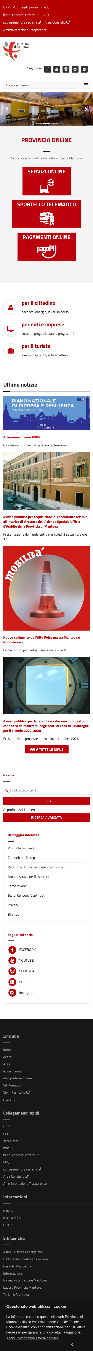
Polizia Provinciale (21, 848)
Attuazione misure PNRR (21, 437)
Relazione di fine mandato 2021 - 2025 (37, 867)
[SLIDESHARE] (66, 69)
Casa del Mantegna (17, 1266)
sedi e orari (30, 7)
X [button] (72, 1344)
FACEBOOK (27, 949)
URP (6, 7)
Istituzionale (12, 1071)
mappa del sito (13, 1217)
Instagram (26, 992)
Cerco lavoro (17, 885)
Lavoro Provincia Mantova (22, 1287)
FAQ (46, 14)
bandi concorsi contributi (21, 14)
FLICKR (24, 981)
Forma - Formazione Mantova (25, 1280)
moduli (46, 7)
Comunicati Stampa (22, 857)
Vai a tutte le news (46, 749)
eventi (8, 1056)
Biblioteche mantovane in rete (25, 1259)
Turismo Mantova (16, 1294)
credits (8, 1210)
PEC (16, 7)
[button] (7, 109)
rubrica (8, 1224)
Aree (6, 1064)
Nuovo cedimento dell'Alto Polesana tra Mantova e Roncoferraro (41, 640)
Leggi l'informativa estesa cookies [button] (33, 1338)
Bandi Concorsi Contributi (26, 895)
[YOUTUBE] (56, 69)
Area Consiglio (55, 22)
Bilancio (13, 914)
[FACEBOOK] (47, 69)
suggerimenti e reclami (20, 22)
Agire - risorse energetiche (23, 1251)
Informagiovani (14, 1273)
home (7, 1049)
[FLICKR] (75, 69)
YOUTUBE (26, 960)
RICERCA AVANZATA (46, 817)
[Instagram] (84, 69)
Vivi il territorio (14, 1092)
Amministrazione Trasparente (25, 29)
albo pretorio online (17, 1078)
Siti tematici (12, 1085)
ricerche (9, 1099)
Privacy (13, 904)
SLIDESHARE (28, 971)
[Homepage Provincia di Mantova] (46, 51)
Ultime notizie (20, 384)
